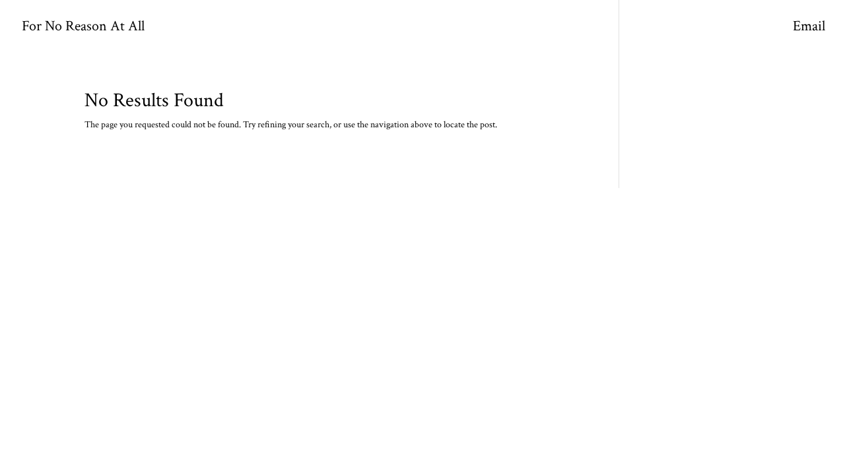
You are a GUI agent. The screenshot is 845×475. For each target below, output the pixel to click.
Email (809, 29)
